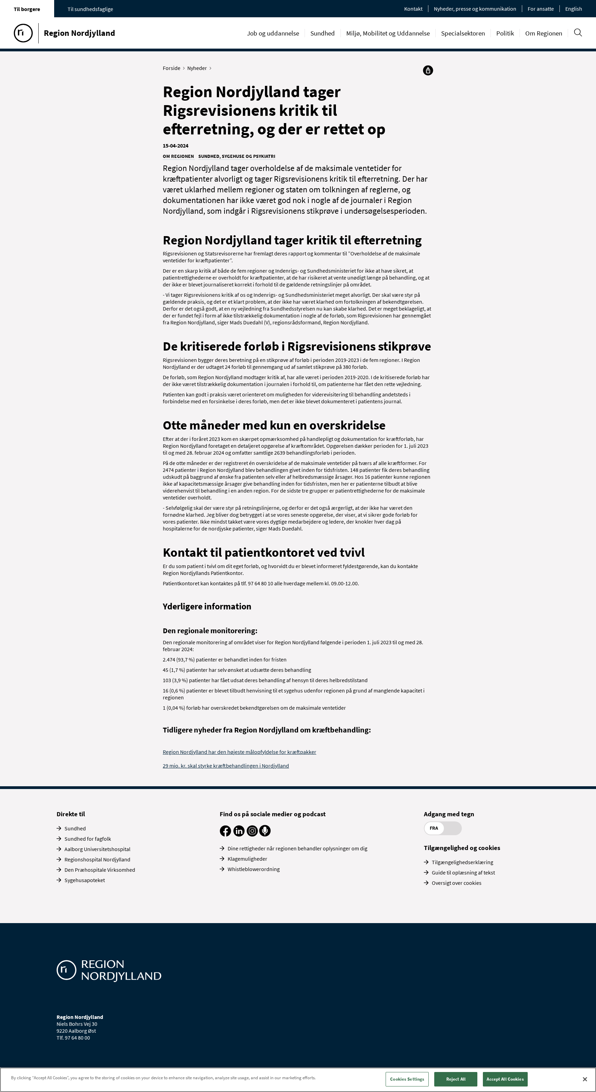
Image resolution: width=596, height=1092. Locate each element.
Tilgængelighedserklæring (462, 862)
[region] (298, 1080)
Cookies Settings (407, 1079)
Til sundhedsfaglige (90, 9)
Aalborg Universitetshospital (97, 849)
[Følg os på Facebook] (225, 834)
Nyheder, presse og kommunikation (475, 8)
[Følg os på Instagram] (252, 834)
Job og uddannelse (273, 33)
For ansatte (541, 8)
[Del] (428, 70)
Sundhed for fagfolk (87, 838)
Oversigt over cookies (456, 882)
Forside (171, 68)
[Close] (585, 1079)
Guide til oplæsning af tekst (463, 872)
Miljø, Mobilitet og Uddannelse (388, 33)
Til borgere (27, 9)
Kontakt (413, 8)
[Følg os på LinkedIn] (239, 834)
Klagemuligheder (247, 858)
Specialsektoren (463, 33)
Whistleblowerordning (254, 869)
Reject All (456, 1079)
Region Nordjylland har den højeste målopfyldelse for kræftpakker (239, 751)
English (573, 8)
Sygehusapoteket (84, 880)
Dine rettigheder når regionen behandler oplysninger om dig (297, 848)
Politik (505, 33)
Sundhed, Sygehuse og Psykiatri (236, 156)
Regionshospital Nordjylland (97, 859)
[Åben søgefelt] (578, 32)
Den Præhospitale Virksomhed (99, 869)
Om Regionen (543, 33)
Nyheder (197, 68)
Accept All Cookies (505, 1079)
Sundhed (322, 33)
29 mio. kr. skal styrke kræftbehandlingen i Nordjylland (226, 765)
